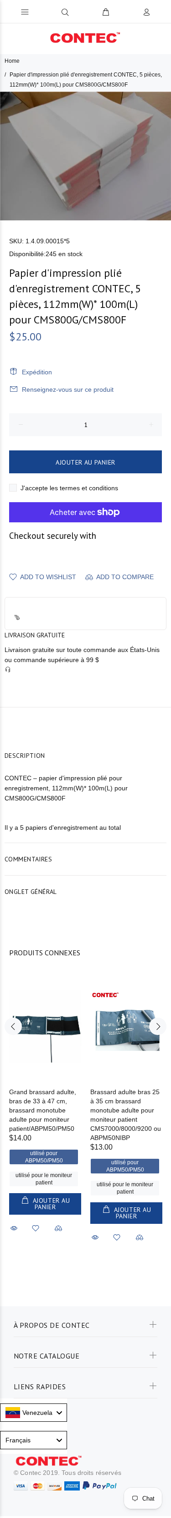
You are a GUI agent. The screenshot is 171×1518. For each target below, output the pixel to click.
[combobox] (33, 1412)
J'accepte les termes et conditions (69, 488)
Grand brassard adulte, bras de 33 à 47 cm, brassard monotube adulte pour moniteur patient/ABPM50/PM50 (42, 1110)
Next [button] (157, 1026)
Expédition (37, 372)
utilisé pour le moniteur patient (44, 1179)
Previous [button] (13, 1026)
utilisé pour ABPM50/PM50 (44, 1157)
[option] (85, 156)
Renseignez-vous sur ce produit (68, 389)
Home (12, 61)
